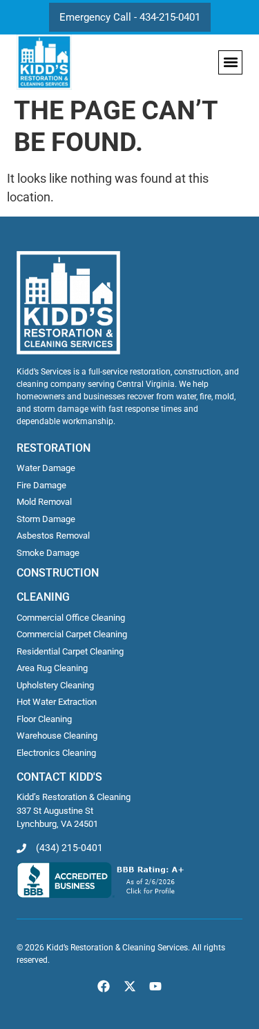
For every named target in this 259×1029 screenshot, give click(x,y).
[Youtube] (155, 986)
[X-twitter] (129, 986)
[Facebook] (104, 986)
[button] (230, 62)
